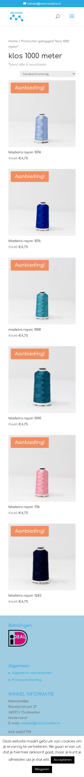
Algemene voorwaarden (32, 673)
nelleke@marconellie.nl (40, 723)
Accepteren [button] (63, 759)
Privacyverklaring (27, 680)
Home (13, 41)
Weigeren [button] (42, 769)
